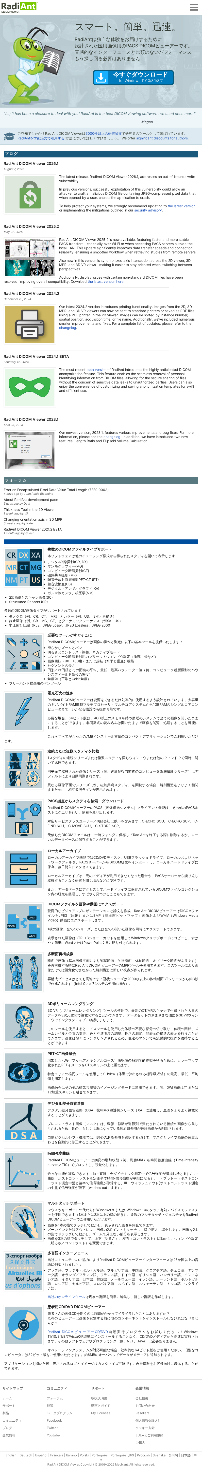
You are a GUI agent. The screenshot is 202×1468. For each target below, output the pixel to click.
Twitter (52, 1428)
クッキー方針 (145, 1428)
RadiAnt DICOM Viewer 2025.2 (31, 226)
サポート (8, 1406)
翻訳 (50, 1406)
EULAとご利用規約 (149, 1435)
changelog (67, 327)
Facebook (54, 1420)
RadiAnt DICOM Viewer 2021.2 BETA (33, 529)
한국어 (173, 1455)
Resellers (142, 1413)
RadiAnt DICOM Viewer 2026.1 (31, 163)
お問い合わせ (145, 1406)
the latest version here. (106, 281)
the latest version (181, 206)
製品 (5, 1413)
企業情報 (8, 1435)
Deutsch (25, 1455)
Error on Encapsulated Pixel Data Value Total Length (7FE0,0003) (56, 490)
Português (100, 1455)
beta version (96, 369)
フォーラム (16, 480)
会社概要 (141, 1398)
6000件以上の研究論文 (103, 133)
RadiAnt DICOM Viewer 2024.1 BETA (36, 356)
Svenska (159, 1455)
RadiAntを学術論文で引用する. (41, 138)
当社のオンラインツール (66, 1297)
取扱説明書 (99, 1398)
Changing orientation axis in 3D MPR (33, 519)
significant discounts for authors (162, 138)
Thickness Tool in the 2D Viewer (29, 509)
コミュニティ (12, 1420)
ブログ (11, 153)
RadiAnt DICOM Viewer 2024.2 (31, 293)
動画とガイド (100, 1406)
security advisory (148, 210)
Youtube (53, 1435)
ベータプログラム (59, 1413)
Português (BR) (122, 1455)
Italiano (71, 1455)
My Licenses (100, 1413)
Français (56, 1455)
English (11, 1455)
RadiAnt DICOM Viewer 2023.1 (31, 419)
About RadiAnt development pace (31, 499)
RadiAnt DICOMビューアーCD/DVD (78, 1332)
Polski (84, 1455)
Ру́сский (143, 1455)
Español (41, 1455)
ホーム (7, 1398)
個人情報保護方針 (148, 1420)
